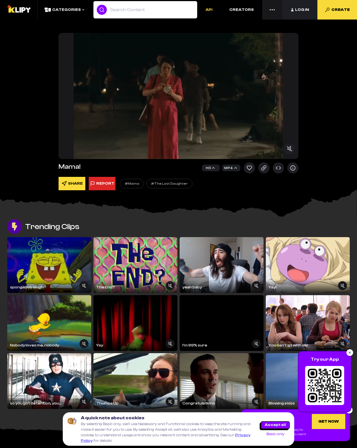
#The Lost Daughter (169, 184)
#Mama (132, 184)
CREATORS (241, 10)
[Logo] (18, 9)
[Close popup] (349, 352)
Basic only (275, 434)
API (209, 10)
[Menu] (272, 10)
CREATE (340, 10)
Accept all (275, 425)
